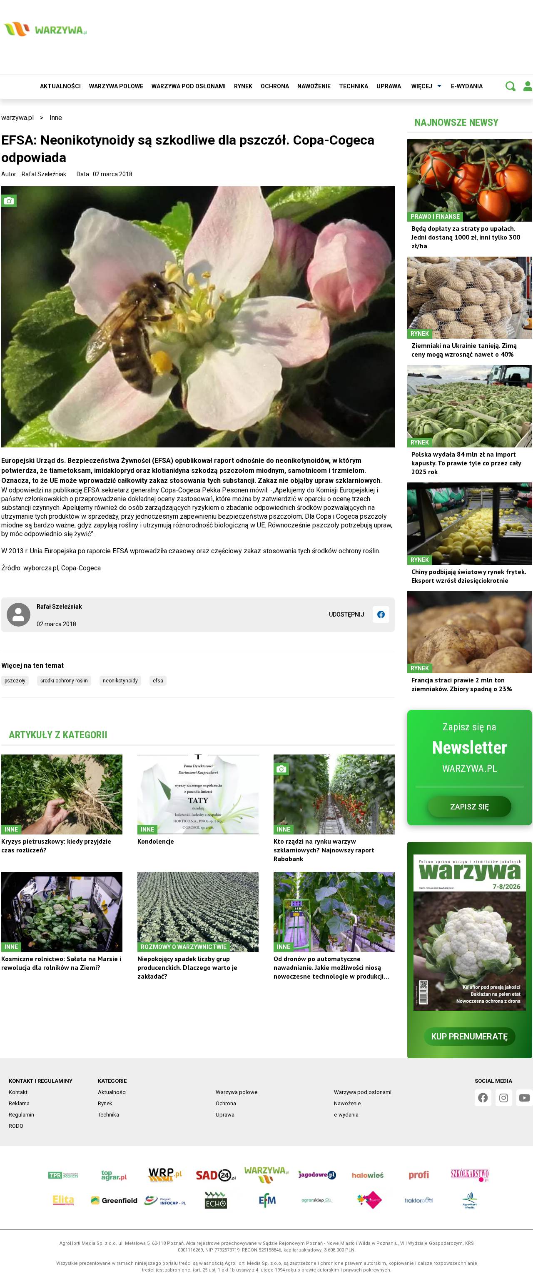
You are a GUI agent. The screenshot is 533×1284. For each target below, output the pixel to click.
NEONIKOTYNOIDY (120, 681)
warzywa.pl (17, 118)
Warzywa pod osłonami (189, 86)
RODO (16, 1126)
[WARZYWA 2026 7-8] (469, 932)
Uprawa (388, 86)
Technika (353, 86)
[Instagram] (504, 1097)
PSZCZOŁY (15, 681)
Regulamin (21, 1115)
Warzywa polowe (116, 86)
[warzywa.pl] (45, 29)
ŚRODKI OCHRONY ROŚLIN (64, 681)
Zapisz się (469, 806)
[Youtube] (524, 1097)
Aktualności (60, 86)
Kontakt (18, 1092)
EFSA (158, 681)
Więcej (421, 86)
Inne (56, 118)
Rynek (243, 86)
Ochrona (275, 86)
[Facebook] (381, 614)
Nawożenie (314, 86)
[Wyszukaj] (511, 86)
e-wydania (467, 86)
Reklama (19, 1103)
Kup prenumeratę (469, 1037)
